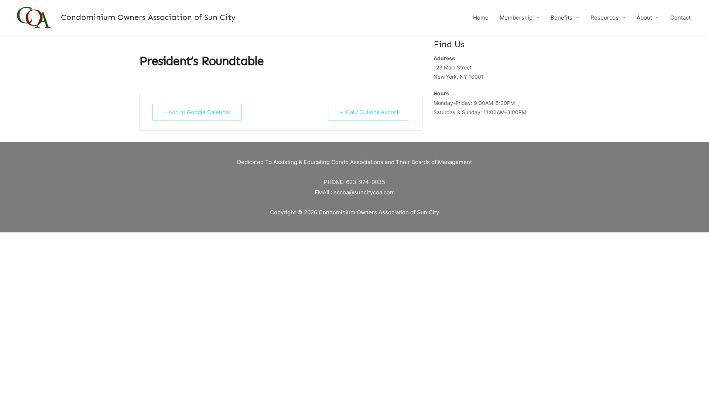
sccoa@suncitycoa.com (364, 192)
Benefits (561, 17)
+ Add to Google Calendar (197, 112)
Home (481, 17)
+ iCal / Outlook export (368, 112)
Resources (604, 17)
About (644, 17)
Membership (516, 17)
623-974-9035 (365, 181)
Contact (680, 17)
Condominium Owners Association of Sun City (148, 17)
